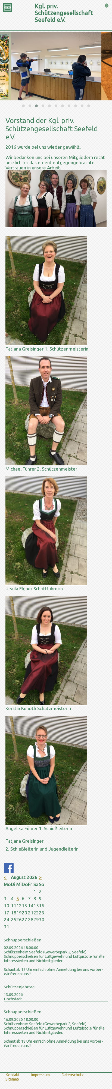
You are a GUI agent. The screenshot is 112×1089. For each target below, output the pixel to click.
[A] (46, 823)
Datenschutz (72, 1075)
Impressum (40, 1075)
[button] (23, 106)
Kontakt (12, 1075)
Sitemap (12, 1079)
